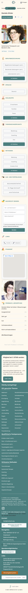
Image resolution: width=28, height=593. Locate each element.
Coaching (14, 135)
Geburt (3, 407)
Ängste (3, 416)
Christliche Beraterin (7, 459)
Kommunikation (19, 410)
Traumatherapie (6, 466)
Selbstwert (4, 392)
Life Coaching (5, 413)
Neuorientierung (19, 413)
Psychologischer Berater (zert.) (10, 456)
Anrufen (8, 243)
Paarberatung (18, 416)
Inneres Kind (14, 166)
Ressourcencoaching (20, 419)
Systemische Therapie (7, 469)
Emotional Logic (6, 481)
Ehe (14, 140)
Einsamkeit (18, 428)
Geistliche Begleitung (7, 484)
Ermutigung (5, 398)
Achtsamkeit (18, 425)
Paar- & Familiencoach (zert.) (9, 441)
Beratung (14, 157)
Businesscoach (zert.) (7, 444)
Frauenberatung (6, 431)
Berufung (4, 404)
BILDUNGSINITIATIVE (14, 183)
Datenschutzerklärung (12, 226)
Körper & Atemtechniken (8, 487)
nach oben (15, 586)
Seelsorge (4, 422)
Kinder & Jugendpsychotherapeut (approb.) (13, 450)
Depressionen (5, 428)
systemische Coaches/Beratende (10, 453)
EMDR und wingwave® (7, 478)
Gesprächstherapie (7, 490)
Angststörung (5, 401)
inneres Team (5, 410)
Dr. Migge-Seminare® (14, 188)
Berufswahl (18, 401)
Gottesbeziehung (19, 395)
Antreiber (17, 398)
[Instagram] (3, 508)
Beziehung (14, 131)
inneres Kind (18, 407)
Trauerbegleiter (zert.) (7, 447)
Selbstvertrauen (19, 422)
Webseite (17, 243)
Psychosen (4, 419)
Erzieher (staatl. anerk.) (8, 438)
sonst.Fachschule (14, 192)
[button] (2, 2)
